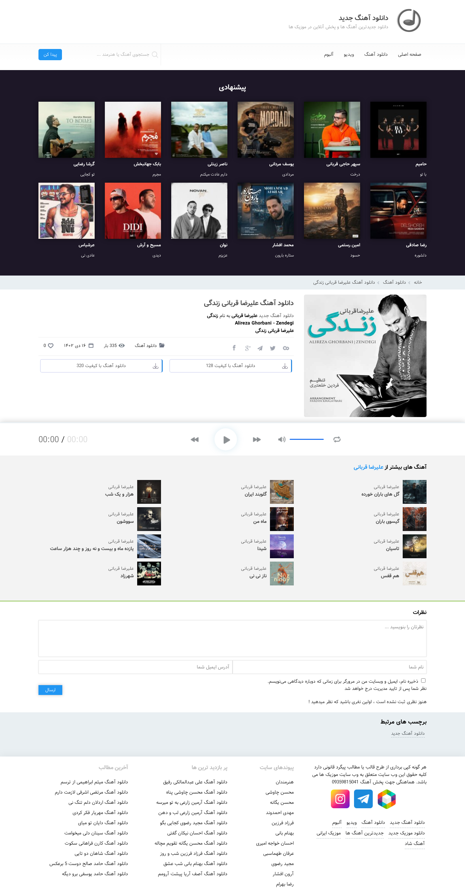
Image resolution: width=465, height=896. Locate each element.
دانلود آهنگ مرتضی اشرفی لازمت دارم (91, 792)
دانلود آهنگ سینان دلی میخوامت (96, 833)
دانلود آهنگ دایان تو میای (103, 823)
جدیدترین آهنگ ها (365, 833)
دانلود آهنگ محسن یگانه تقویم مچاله (191, 843)
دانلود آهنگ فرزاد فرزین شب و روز (193, 853)
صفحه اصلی (409, 54)
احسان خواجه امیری (275, 843)
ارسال (50, 690)
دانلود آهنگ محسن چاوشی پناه (196, 792)
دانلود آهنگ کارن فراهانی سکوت (96, 843)
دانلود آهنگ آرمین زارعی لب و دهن (192, 812)
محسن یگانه (282, 802)
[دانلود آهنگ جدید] (409, 21)
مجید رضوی (282, 863)
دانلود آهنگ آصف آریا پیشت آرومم (192, 874)
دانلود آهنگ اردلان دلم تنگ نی (98, 802)
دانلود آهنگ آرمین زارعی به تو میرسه (191, 802)
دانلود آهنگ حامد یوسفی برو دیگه (95, 874)
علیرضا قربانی (368, 467)
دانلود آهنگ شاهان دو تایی (101, 853)
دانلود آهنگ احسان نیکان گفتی (197, 833)
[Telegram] (259, 347)
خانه (418, 282)
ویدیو (349, 54)
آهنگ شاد (415, 843)
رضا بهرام (285, 884)
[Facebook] (234, 347)
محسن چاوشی (280, 792)
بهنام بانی (284, 833)
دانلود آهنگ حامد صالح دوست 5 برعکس (88, 863)
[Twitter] (272, 347)
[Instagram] (340, 799)
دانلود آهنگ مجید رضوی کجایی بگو (193, 823)
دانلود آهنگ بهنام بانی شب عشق (195, 863)
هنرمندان (285, 782)
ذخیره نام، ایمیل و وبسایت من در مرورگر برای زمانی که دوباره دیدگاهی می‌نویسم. (343, 681)
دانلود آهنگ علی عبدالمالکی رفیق (195, 782)
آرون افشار (283, 874)
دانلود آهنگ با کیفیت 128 (230, 365)
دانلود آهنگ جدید (276, 315)
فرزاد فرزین (283, 823)
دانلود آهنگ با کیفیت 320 (101, 365)
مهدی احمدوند (280, 812)
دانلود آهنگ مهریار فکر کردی (100, 812)
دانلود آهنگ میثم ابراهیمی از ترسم (94, 782)
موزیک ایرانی (329, 833)
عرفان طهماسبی (278, 853)
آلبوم (329, 54)
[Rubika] (387, 799)
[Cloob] (285, 347)
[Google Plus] (247, 347)
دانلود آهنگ (376, 54)
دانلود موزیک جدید (406, 833)
